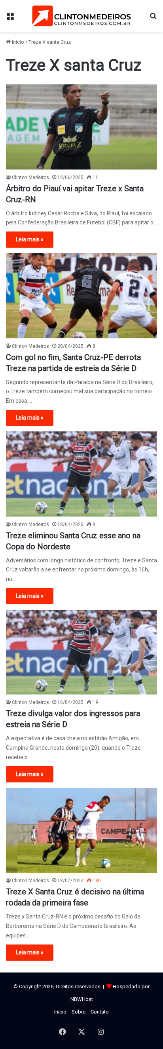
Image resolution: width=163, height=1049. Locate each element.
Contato (100, 1012)
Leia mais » (30, 239)
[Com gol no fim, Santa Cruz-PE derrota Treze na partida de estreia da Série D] (81, 295)
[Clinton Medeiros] (81, 16)
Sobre (78, 1012)
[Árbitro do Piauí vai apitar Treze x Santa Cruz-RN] (81, 126)
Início (17, 42)
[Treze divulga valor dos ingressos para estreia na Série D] (81, 652)
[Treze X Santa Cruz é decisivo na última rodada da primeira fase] (81, 830)
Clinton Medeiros (30, 177)
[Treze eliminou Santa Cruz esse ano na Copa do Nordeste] (81, 473)
